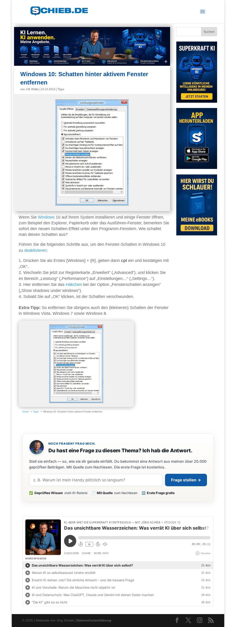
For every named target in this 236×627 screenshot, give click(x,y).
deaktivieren (35, 250)
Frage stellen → (186, 480)
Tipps (60, 89)
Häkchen (74, 284)
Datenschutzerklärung (94, 620)
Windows (46, 217)
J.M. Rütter (32, 89)
